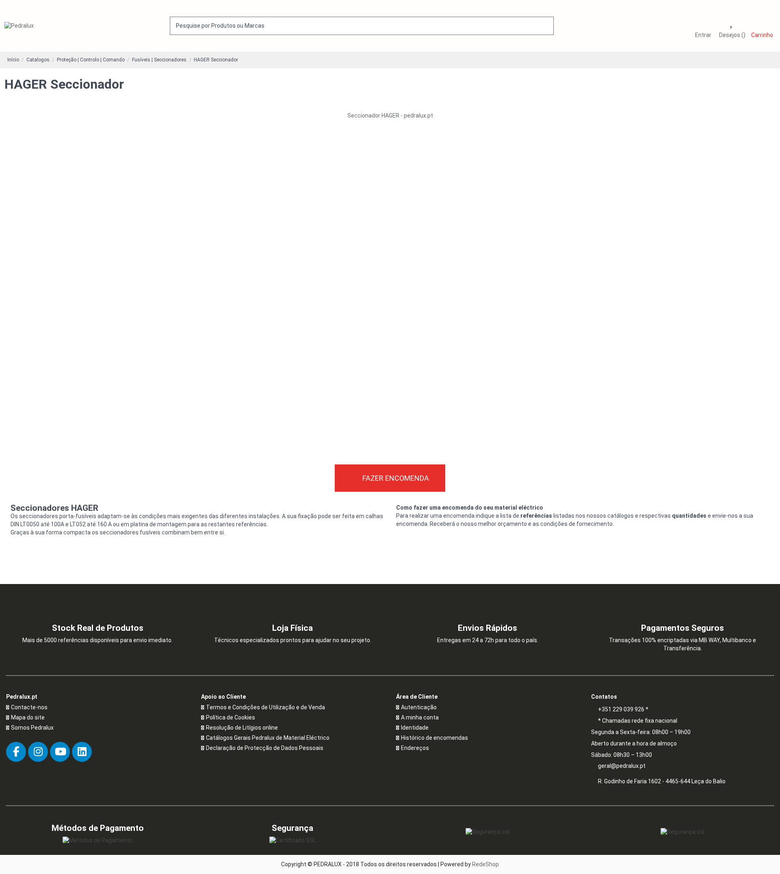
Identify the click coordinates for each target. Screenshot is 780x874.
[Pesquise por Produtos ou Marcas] (546, 26)
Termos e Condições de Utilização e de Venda (265, 707)
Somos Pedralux (32, 727)
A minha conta (420, 717)
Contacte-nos (29, 707)
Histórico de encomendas (434, 738)
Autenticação (419, 707)
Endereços (415, 748)
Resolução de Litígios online (242, 727)
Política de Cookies (230, 717)
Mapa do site (28, 717)
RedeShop (485, 864)
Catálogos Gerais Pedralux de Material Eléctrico (267, 738)
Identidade (415, 727)
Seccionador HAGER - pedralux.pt (390, 115)
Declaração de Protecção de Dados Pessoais (264, 748)
